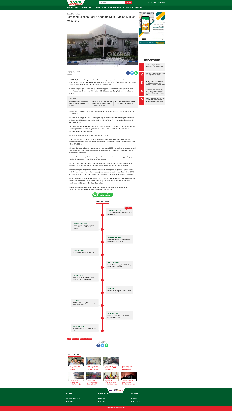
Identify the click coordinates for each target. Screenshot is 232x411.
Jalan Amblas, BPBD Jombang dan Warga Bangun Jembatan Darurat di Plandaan (79, 103)
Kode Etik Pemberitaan (137, 396)
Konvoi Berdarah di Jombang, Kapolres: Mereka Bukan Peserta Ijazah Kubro (76, 367)
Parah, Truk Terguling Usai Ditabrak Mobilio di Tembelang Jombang (111, 367)
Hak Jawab (101, 398)
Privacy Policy (135, 401)
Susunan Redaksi (103, 393)
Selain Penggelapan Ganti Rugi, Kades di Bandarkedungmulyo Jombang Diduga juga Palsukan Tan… (155, 92)
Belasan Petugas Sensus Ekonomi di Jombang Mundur (154, 65)
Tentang (69, 393)
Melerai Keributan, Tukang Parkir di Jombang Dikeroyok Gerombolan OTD (93, 367)
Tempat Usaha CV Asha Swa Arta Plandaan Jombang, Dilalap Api (128, 382)
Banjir (69, 338)
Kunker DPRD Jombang (86, 338)
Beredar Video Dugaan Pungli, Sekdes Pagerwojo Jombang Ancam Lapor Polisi (75, 382)
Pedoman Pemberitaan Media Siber (77, 396)
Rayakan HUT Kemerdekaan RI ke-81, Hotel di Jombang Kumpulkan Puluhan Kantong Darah (111, 382)
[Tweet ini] (132, 73)
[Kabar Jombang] (75, 2)
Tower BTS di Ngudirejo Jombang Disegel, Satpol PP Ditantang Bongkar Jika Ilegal (93, 382)
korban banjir (75, 338)
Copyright (133, 398)
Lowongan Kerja (103, 396)
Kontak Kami (134, 393)
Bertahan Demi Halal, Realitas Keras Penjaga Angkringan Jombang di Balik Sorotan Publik (155, 83)
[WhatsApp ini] (136, 73)
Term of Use (69, 401)
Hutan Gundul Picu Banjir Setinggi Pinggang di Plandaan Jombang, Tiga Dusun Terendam (102, 103)
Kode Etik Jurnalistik (73, 398)
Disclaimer (101, 401)
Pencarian (128, 3)
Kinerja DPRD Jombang (73, 14)
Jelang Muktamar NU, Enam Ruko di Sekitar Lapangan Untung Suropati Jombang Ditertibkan (155, 99)
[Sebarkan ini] (128, 73)
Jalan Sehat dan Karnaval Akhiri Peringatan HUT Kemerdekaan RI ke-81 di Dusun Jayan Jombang (128, 367)
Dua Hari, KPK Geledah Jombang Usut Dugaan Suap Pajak (155, 74)
